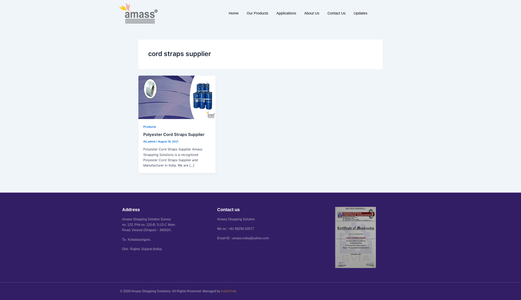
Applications (286, 13)
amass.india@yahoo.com (250, 238)
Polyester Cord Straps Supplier (174, 134)
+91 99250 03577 (241, 229)
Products (149, 126)
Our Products (257, 13)
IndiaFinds (228, 291)
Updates (360, 13)
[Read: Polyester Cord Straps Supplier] (177, 97)
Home (234, 13)
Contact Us (336, 13)
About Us (311, 13)
